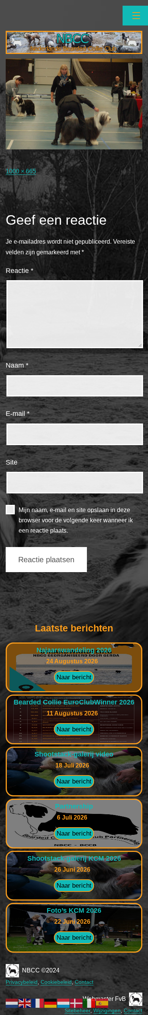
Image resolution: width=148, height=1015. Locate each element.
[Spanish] (102, 1003)
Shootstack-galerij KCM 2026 (74, 858)
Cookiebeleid (56, 982)
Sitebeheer (77, 1010)
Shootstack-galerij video (74, 754)
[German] (50, 1003)
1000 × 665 (21, 171)
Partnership (74, 806)
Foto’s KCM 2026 (74, 910)
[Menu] (135, 15)
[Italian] (89, 1003)
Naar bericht (74, 677)
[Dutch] (12, 1003)
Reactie (19, 270)
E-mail (18, 413)
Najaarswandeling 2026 (74, 650)
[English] (25, 1003)
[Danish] (76, 1003)
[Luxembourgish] (63, 1003)
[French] (37, 1003)
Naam (17, 365)
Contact (84, 982)
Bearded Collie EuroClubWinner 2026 (74, 702)
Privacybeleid (22, 982)
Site (11, 462)
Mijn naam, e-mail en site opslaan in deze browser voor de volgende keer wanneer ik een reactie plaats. (76, 520)
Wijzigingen (107, 1010)
